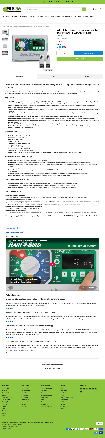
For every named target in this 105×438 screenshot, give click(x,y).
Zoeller (62, 408)
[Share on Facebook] (57, 47)
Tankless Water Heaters (47, 388)
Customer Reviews (26, 401)
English (98, 423)
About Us (23, 406)
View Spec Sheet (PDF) (13, 228)
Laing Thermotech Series (66, 397)
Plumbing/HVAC (66, 16)
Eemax (42, 393)
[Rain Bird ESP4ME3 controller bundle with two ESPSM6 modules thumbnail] (5, 32)
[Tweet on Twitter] (60, 47)
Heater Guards (44, 397)
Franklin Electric (64, 393)
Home (3, 26)
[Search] (84, 9)
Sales (21, 21)
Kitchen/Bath (23, 16)
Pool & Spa (77, 16)
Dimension (86, 76)
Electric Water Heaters (46, 395)
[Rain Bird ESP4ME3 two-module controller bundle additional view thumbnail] (5, 53)
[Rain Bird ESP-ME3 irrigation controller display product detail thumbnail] (5, 39)
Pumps (85, 16)
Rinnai (42, 399)
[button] (52, 368)
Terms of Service (25, 399)
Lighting (32, 16)
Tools (91, 16)
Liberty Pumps (64, 399)
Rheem (43, 401)
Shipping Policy (25, 397)
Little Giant (63, 401)
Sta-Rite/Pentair (64, 406)
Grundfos (62, 395)
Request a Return (25, 390)
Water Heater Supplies (46, 406)
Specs (53, 76)
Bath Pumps (63, 390)
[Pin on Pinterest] (65, 47)
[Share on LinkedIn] (63, 47)
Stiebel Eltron (44, 404)
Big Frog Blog (24, 388)
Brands (15, 21)
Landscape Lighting (42, 16)
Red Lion (62, 404)
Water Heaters (6, 21)
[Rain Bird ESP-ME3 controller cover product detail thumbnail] (5, 46)
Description (19, 76)
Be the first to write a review (52, 368)
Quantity (59, 50)
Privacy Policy (24, 395)
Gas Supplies (5, 16)
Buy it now (80, 58)
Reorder (23, 404)
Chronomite (44, 390)
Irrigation (14, 16)
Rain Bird (60, 35)
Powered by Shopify (6, 428)
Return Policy (24, 393)
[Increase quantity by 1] (70, 53)
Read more (9, 308)
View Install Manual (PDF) (15, 232)
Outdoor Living (55, 16)
